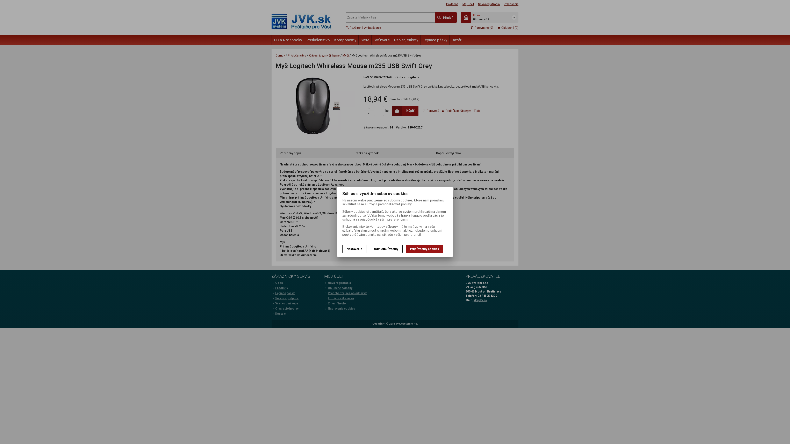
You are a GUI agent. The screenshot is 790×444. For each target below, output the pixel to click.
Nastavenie (354, 249)
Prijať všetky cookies (424, 249)
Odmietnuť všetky (386, 249)
